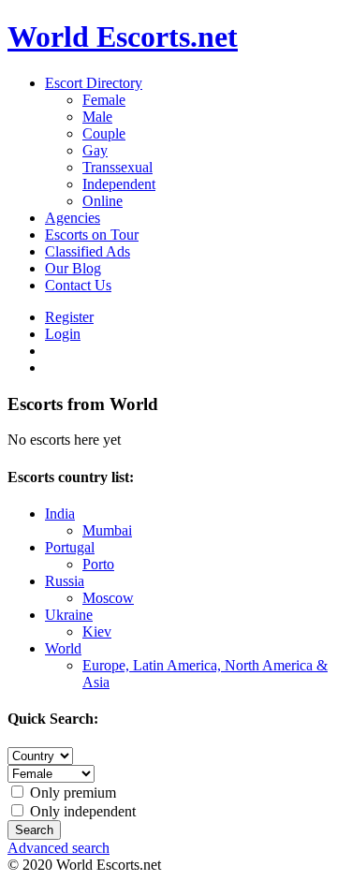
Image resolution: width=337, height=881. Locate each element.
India (60, 513)
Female (103, 100)
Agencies (72, 218)
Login (63, 334)
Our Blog (73, 268)
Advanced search (58, 848)
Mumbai (107, 530)
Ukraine (69, 615)
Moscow (108, 598)
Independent (118, 184)
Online (102, 201)
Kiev (96, 631)
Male (97, 117)
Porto (98, 564)
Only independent (81, 811)
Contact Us (78, 285)
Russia (64, 581)
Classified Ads (87, 251)
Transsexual (117, 167)
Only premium (71, 792)
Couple (103, 133)
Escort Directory (93, 83)
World (63, 648)
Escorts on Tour (92, 234)
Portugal (70, 547)
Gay (95, 150)
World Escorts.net (122, 36)
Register (69, 317)
